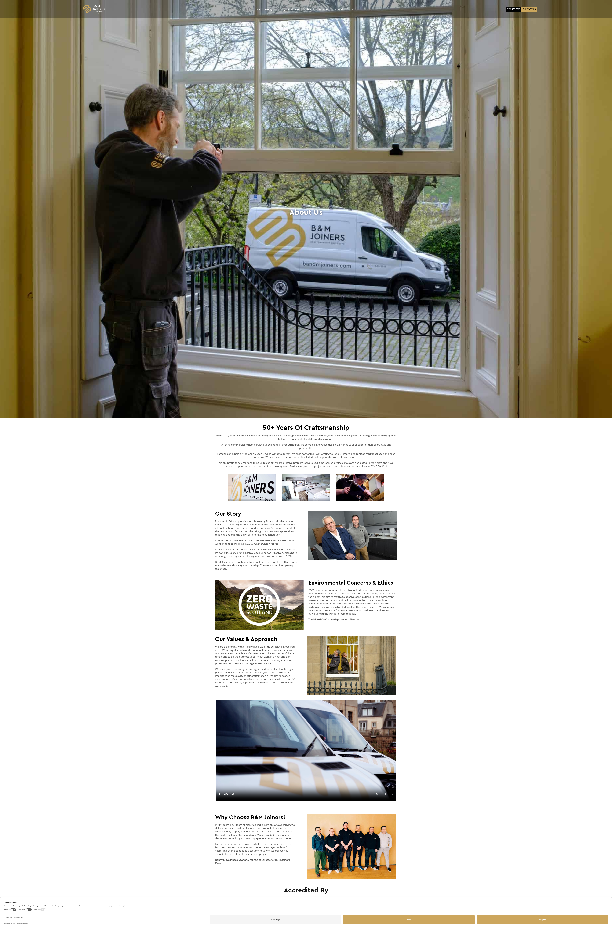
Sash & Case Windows (316, 9)
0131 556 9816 (513, 9)
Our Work (337, 9)
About (350, 9)
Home (257, 9)
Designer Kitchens (289, 9)
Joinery (268, 9)
